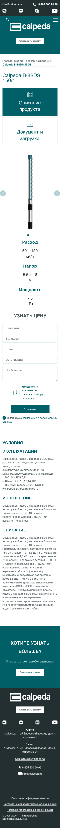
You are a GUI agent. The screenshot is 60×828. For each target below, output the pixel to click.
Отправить (30, 409)
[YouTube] (55, 11)
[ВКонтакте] (4, 11)
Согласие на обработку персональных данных (30, 803)
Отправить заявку (30, 41)
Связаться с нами (30, 672)
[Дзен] (21, 11)
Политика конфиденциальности (30, 798)
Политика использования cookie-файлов (30, 809)
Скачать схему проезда (30, 758)
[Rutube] (37, 11)
